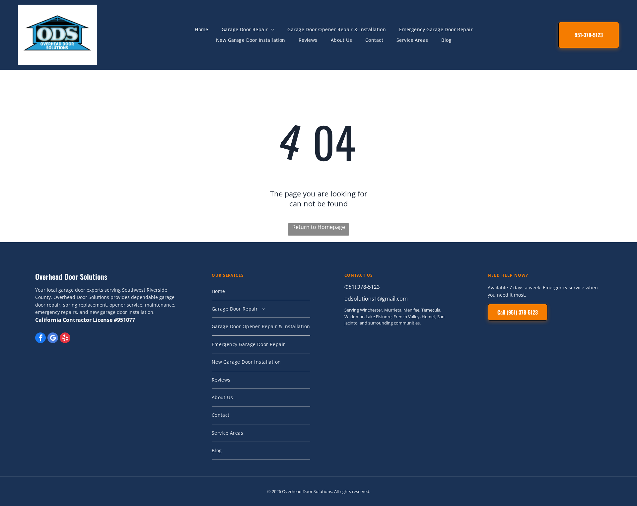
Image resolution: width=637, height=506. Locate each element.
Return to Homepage (318, 227)
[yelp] (65, 338)
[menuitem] (201, 29)
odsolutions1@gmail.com (376, 298)
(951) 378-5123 (362, 286)
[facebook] (40, 338)
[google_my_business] (52, 338)
